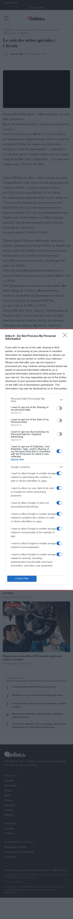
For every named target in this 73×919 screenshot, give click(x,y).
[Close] (66, 336)
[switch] (59, 408)
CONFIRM (22, 578)
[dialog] (36, 459)
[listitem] (36, 399)
